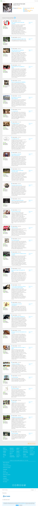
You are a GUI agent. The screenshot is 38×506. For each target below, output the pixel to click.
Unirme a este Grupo (30, 23)
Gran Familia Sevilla (15, 240)
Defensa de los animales (6, 467)
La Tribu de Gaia (14, 377)
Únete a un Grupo (32, 443)
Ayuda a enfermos (6, 464)
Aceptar (17, 505)
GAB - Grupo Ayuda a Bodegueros (18, 316)
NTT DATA (31, 450)
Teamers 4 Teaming (15, 363)
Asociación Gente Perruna (16, 185)
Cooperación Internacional (7, 465)
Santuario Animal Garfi (15, 211)
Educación (4, 471)
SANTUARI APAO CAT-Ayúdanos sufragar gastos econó (17, 51)
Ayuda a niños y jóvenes (6, 474)
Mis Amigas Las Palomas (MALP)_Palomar (16, 98)
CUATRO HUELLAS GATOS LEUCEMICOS (16, 304)
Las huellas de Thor (15, 138)
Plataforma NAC (14, 227)
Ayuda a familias (5, 472)
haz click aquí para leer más (21, 503)
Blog (3, 456)
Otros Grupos (5, 481)
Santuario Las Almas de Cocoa (17, 200)
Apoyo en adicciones (6, 462)
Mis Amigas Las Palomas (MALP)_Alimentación (16, 154)
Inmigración (5, 476)
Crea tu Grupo (12, 451)
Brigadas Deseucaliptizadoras (17, 417)
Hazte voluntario (25, 456)
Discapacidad (5, 469)
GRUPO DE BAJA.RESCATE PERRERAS (18, 82)
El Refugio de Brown (15, 123)
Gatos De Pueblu (14, 433)
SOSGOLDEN (13, 401)
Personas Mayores (6, 479)
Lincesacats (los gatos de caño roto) (18, 38)
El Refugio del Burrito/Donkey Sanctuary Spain (17, 171)
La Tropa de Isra (14, 111)
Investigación (5, 478)
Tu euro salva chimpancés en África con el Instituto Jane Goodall (18, 287)
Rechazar (21, 505)
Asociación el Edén (15, 388)
